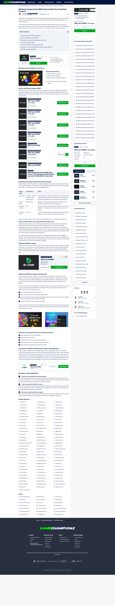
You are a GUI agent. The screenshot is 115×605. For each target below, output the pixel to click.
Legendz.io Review (59, 407)
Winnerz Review (23, 472)
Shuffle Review (59, 402)
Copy (64, 154)
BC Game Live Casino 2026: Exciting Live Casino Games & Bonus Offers (85, 52)
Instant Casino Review (60, 511)
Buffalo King (47, 545)
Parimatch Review (24, 431)
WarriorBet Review (42, 478)
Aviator (76, 539)
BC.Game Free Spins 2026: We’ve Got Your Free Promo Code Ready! (85, 73)
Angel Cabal (80, 306)
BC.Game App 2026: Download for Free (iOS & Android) (85, 55)
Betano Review (59, 422)
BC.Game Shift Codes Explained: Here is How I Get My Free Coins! (85, 117)
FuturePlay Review (42, 508)
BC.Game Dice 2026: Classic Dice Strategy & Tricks (85, 69)
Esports (58, 2)
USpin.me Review (24, 484)
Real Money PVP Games (64, 541)
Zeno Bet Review (41, 481)
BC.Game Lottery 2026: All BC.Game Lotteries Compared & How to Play (85, 90)
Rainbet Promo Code (81, 230)
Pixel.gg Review (41, 514)
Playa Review (23, 460)
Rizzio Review (41, 466)
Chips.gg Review (41, 457)
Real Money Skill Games (64, 539)
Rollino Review (23, 451)
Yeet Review (23, 487)
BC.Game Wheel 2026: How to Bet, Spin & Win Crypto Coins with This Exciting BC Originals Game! (85, 127)
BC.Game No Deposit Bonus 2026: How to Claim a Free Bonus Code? (85, 96)
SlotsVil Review (59, 499)
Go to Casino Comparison (85, 203)
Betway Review (59, 413)
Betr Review (40, 502)
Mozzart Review (23, 463)
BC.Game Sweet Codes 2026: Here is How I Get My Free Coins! (85, 124)
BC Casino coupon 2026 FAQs (28, 49)
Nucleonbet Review (25, 508)
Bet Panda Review (42, 405)
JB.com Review (23, 407)
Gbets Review (23, 457)
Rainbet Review (59, 405)
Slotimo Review (59, 466)
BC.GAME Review (34, 5)
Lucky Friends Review (25, 502)
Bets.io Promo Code (81, 277)
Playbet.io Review (41, 440)
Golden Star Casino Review (26, 443)
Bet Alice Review (23, 454)
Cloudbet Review (41, 446)
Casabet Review (59, 446)
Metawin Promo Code (81, 271)
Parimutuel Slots (63, 537)
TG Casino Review (42, 505)
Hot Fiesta (47, 543)
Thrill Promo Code (80, 257)
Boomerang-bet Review (61, 508)
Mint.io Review (41, 451)
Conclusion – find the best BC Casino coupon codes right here (36, 47)
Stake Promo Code (80, 213)
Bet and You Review (42, 454)
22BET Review (23, 422)
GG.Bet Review (23, 413)
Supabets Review (24, 469)
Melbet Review (59, 505)
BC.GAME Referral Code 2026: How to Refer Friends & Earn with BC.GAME (85, 110)
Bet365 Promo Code (81, 267)
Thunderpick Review (60, 457)
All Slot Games (77, 547)
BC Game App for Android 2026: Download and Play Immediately (85, 49)
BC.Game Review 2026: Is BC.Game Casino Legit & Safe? (85, 45)
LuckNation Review (42, 472)
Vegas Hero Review (42, 463)
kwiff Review (23, 499)
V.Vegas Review (41, 487)
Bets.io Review (41, 419)
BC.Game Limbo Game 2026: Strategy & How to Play (85, 83)
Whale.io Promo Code (81, 250)
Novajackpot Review (60, 469)
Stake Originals (78, 541)
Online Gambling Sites (26, 5)
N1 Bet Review (23, 437)
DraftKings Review (24, 505)
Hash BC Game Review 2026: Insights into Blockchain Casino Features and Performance (85, 134)
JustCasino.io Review (24, 446)
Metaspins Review (42, 448)
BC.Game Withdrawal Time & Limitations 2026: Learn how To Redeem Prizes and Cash (85, 131)
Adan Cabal (24, 13)
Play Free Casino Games (81, 316)
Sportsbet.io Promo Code (82, 264)
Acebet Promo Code (81, 274)
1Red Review (40, 431)
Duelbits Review (23, 428)
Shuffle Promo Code (81, 219)
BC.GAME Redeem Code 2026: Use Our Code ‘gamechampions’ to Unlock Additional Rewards (85, 107)
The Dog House (48, 547)
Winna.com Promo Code (82, 236)
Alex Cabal (48, 14)
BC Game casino (24, 247)
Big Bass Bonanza (48, 537)
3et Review (22, 466)
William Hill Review (59, 434)
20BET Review (59, 431)
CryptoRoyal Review (42, 460)
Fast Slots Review (24, 448)
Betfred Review (41, 496)
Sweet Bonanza (48, 541)
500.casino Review (42, 428)
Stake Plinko (77, 545)
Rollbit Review (58, 463)
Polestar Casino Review (60, 448)
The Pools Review (41, 499)
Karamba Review (41, 437)
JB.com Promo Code (81, 233)
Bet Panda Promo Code (81, 226)
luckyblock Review (42, 511)
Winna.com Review (42, 407)
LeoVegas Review (59, 425)
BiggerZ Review (23, 440)
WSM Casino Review (42, 443)
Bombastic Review (59, 460)
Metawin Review (59, 416)
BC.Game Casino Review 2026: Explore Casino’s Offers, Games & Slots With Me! (85, 59)
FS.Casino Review (59, 437)
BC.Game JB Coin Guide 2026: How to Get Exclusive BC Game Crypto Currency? (85, 79)
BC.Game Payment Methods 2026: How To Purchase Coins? (85, 100)
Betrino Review (59, 454)
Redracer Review (59, 478)
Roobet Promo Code (81, 223)
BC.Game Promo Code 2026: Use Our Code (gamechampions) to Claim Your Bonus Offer (85, 103)
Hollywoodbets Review (25, 496)
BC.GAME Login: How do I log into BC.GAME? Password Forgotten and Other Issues (85, 86)
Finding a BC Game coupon (28, 42)
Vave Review (40, 410)
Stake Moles (77, 543)
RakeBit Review (23, 410)
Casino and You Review (25, 489)
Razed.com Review (60, 481)
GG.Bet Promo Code (81, 254)
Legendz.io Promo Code (82, 240)
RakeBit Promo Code (81, 243)
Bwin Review (40, 422)
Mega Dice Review (24, 514)
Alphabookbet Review (25, 511)
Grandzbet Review (60, 514)
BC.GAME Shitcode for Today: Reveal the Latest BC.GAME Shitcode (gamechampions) (85, 120)
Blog (31, 541)
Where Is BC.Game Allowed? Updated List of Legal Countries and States (85, 137)
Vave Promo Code (80, 247)
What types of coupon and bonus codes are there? (33, 40)
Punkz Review (58, 419)
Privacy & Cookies (68, 570)
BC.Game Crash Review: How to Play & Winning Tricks (85, 62)
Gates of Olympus (48, 539)
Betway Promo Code (81, 260)
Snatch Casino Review (60, 484)
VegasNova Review (42, 484)
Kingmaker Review (59, 487)
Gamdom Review (41, 475)
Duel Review (23, 434)
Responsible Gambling (34, 537)
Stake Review (23, 402)
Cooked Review (41, 469)
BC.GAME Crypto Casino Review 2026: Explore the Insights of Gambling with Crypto (85, 66)
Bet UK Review (59, 496)
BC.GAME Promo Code (81, 216)
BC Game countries (29, 227)
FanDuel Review (59, 502)
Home (20, 5)
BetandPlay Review (24, 478)
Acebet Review (23, 419)
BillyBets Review (59, 443)
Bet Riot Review (59, 451)
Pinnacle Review (59, 475)
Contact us (32, 539)
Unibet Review (59, 428)
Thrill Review (40, 413)
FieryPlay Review (59, 440)
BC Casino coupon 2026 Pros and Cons (31, 35)
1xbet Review (23, 425)
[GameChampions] (14, 2)
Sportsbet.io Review (24, 416)
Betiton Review (23, 481)
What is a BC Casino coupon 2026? (30, 38)
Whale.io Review (59, 410)
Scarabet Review (59, 472)
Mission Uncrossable (79, 537)
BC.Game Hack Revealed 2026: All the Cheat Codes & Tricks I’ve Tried (85, 76)
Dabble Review (41, 425)
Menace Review (23, 475)
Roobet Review (23, 405)
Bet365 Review (41, 416)
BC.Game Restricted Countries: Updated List (85, 114)
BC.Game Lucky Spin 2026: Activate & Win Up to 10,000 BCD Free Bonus (85, 93)
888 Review (40, 434)
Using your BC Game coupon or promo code (32, 44)
